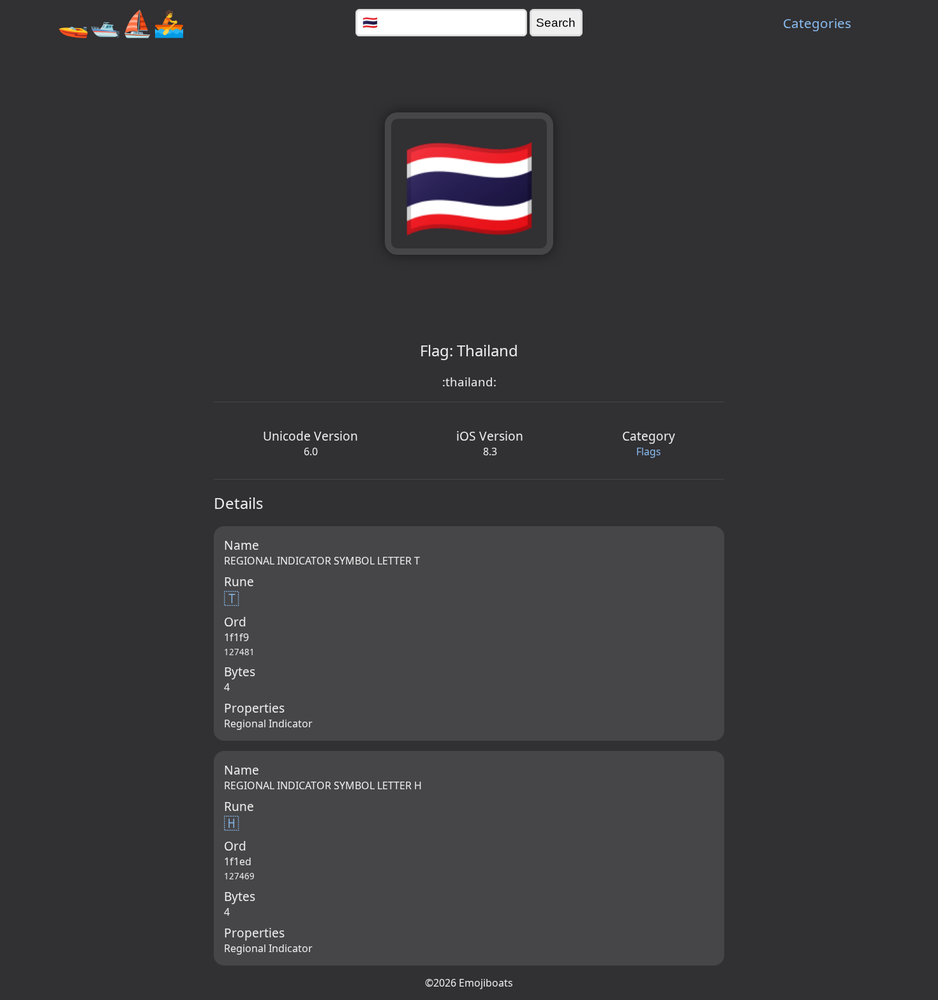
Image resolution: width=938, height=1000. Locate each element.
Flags (648, 451)
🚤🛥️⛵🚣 (121, 22)
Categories (817, 23)
